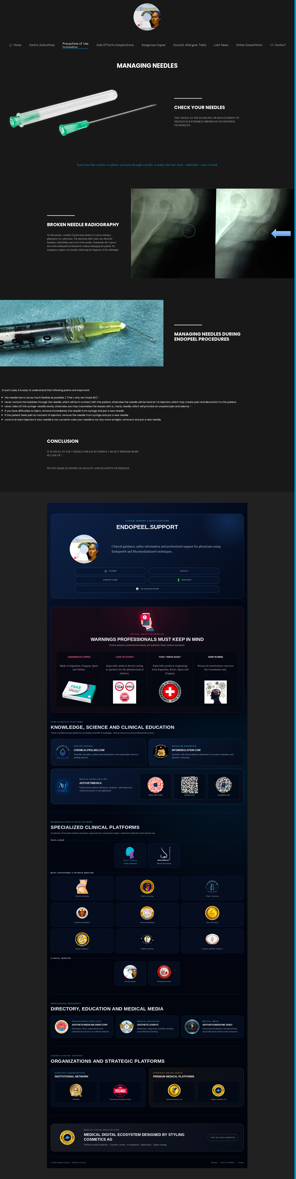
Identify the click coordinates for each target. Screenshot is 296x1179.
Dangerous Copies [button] (153, 45)
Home (17, 45)
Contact (280, 45)
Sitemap (113, 571)
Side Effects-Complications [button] (115, 45)
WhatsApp (186, 580)
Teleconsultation (150, 589)
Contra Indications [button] (42, 45)
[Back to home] (147, 17)
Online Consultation (249, 45)
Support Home (110, 580)
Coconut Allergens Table (189, 45)
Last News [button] (221, 45)
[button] (75, 45)
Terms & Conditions (227, 1162)
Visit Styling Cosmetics (223, 1137)
